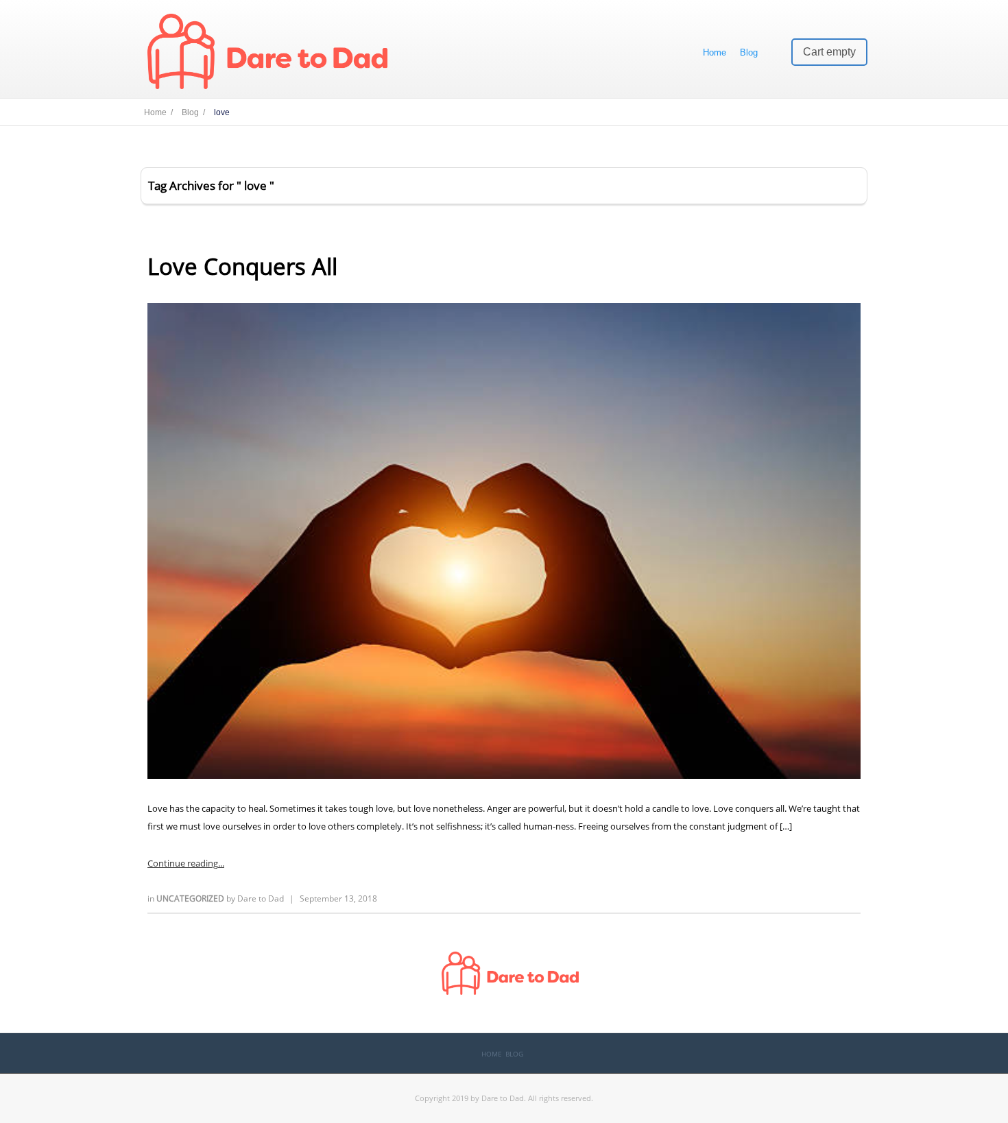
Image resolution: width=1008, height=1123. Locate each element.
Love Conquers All (242, 266)
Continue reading (182, 863)
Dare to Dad (260, 898)
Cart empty (829, 52)
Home (714, 52)
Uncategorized (191, 898)
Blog (749, 52)
